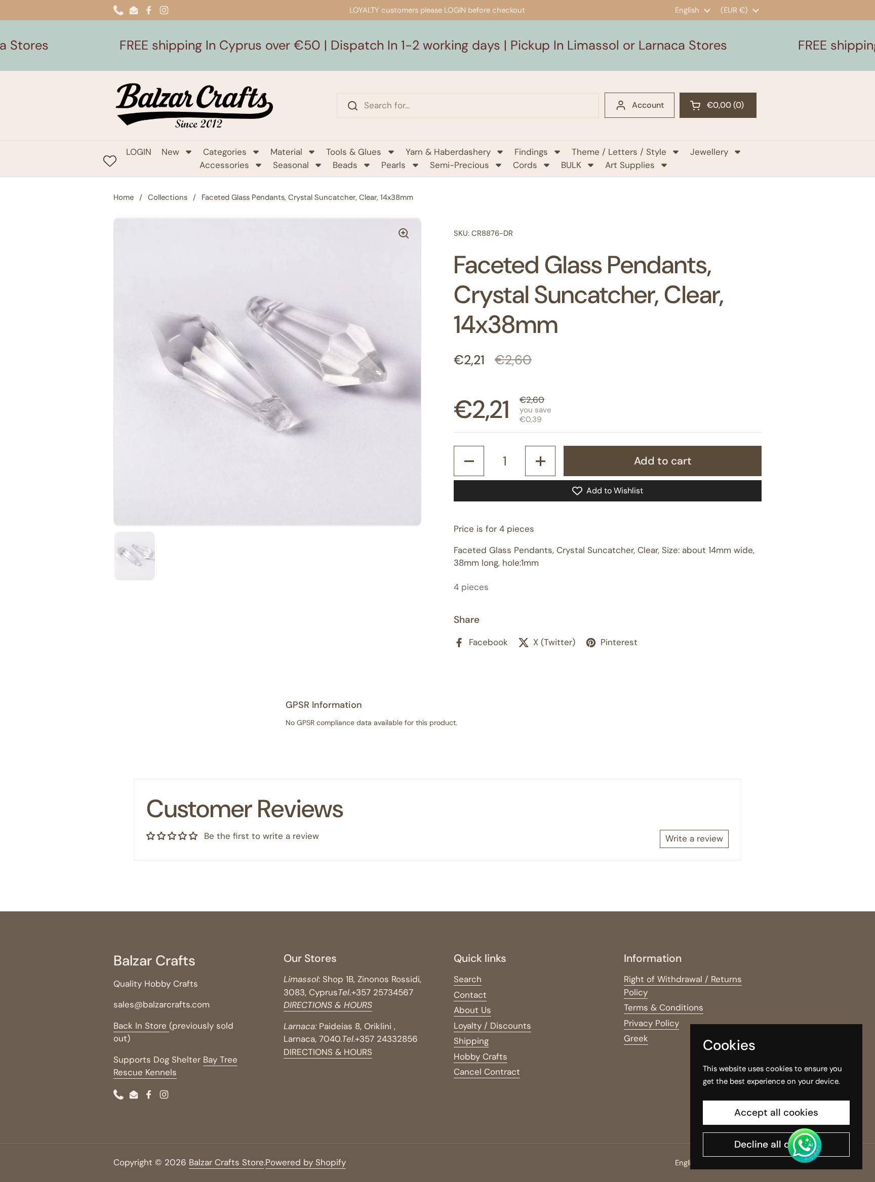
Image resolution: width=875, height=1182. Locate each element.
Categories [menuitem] (225, 151)
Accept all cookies (776, 1112)
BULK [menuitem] (571, 165)
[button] (718, 105)
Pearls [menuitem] (393, 165)
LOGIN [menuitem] (138, 151)
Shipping (471, 1040)
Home (123, 197)
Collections (167, 197)
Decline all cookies (776, 1144)
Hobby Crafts (480, 1056)
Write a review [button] (694, 838)
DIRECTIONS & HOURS (328, 1052)
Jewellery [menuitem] (709, 151)
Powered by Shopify (305, 1162)
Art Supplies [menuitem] (630, 165)
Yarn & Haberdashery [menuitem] (448, 151)
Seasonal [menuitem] (291, 165)
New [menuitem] (170, 151)
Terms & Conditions (663, 1007)
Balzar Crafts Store (226, 1162)
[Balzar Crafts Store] (194, 105)
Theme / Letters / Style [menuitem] (619, 151)
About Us (472, 1010)
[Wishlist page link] (109, 160)
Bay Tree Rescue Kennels (175, 1066)
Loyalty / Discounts (492, 1025)
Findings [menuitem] (531, 151)
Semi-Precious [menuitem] (459, 165)
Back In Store (141, 1025)
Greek (636, 1038)
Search (468, 979)
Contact (470, 994)
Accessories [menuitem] (224, 165)
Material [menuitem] (286, 151)
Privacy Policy (651, 1023)
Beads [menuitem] (345, 165)
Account (648, 105)
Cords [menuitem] (525, 165)
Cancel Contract (487, 1071)
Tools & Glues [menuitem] (353, 151)
